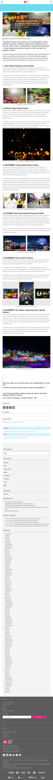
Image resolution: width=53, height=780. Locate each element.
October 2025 (8, 546)
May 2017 (7, 672)
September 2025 (8, 548)
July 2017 (7, 668)
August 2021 (8, 591)
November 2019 (8, 621)
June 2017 (7, 670)
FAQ (4, 730)
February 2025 (8, 557)
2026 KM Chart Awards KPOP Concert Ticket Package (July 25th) (26, 518)
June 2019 (7, 629)
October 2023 (8, 571)
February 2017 (8, 677)
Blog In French (7, 469)
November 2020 (8, 603)
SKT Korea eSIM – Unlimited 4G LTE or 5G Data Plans (27, 522)
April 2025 (7, 553)
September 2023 (8, 573)
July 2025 (7, 549)
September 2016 (8, 684)
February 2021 (8, 598)
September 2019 (8, 625)
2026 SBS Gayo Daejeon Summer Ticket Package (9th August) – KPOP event (32, 524)
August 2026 (8, 533)
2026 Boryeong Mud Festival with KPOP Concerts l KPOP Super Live (20, 505)
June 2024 (7, 564)
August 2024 (8, 562)
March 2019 (7, 634)
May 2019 (7, 630)
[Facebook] (4, 407)
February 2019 (8, 636)
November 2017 (8, 663)
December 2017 (8, 661)
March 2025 (7, 555)
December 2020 (8, 602)
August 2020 (8, 607)
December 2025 (8, 544)
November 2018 (8, 641)
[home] (26, 2)
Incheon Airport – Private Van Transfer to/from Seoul (26, 520)
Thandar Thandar (9, 524)
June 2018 (7, 650)
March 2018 (7, 656)
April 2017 (7, 673)
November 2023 (8, 569)
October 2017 (8, 665)
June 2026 (7, 537)
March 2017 (7, 675)
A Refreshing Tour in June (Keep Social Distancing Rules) (16, 437)
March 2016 (7, 691)
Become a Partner (7, 704)
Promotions (7, 475)
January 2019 (8, 638)
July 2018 (7, 648)
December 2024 (8, 558)
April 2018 (7, 654)
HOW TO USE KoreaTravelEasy (9, 732)
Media (5, 472)
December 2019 (8, 620)
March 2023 (7, 580)
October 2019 (8, 623)
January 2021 (8, 600)
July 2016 (7, 688)
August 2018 (8, 647)
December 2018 (8, 639)
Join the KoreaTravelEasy (8, 710)
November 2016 (8, 681)
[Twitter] (7, 407)
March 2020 (7, 616)
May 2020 (7, 612)
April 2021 (7, 594)
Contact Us (5, 728)
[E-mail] (13, 407)
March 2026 (7, 541)
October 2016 (8, 682)
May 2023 (7, 576)
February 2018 (8, 657)
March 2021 (7, 596)
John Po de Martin (9, 522)
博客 (5, 485)
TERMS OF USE (6, 734)
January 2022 (8, 587)
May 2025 (7, 551)
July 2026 (7, 535)
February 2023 (8, 582)
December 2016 (8, 679)
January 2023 (8, 584)
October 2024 (8, 560)
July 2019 (7, 627)
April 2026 (7, 539)
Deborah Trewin (8, 520)
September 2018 (8, 645)
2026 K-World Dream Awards (11, 510)
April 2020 (7, 614)
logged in (11, 422)
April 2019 (7, 632)
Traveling (6, 479)
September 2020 (8, 605)
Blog (5, 466)
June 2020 (7, 611)
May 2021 (7, 593)
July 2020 (7, 609)
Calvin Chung (8, 525)
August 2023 (8, 575)
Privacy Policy (6, 736)
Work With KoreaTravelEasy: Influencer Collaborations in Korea (19, 503)
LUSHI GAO (7, 518)
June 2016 (7, 690)
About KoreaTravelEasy (8, 702)
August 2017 (8, 666)
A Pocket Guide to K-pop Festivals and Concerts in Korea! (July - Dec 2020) (20, 431)
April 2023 (7, 578)
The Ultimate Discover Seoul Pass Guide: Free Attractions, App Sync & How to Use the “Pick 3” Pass (26, 508)
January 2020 (8, 618)
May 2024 (7, 566)
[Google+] (10, 407)
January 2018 (8, 659)
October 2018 (8, 643)
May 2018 (7, 652)
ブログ (5, 482)
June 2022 (7, 585)
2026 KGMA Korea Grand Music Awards (14, 501)
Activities (6, 462)
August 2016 (8, 686)
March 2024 (7, 567)
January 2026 (8, 542)
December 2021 (8, 589)
